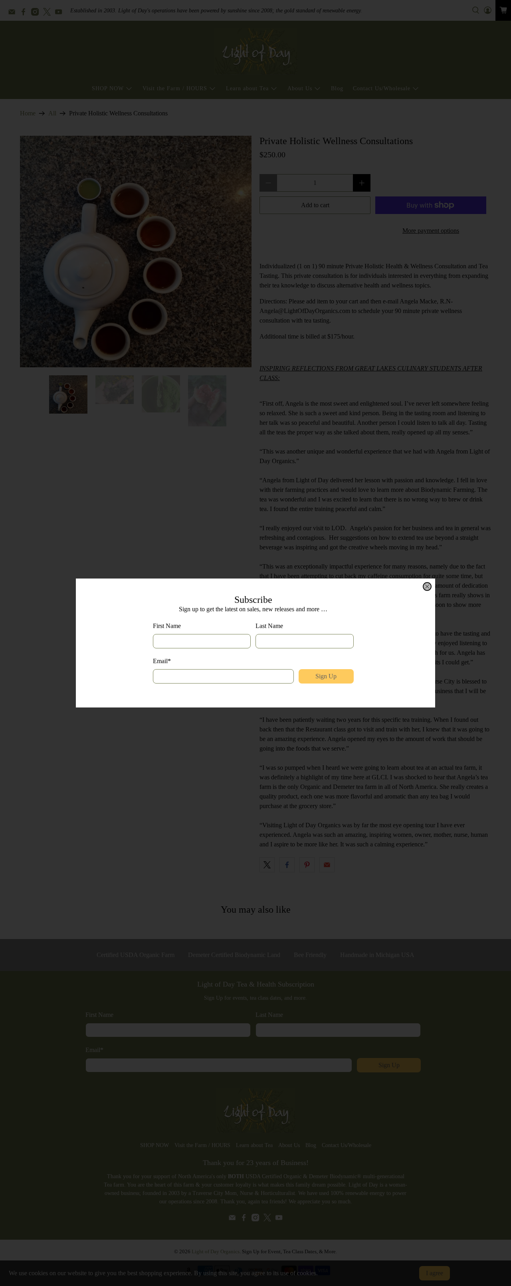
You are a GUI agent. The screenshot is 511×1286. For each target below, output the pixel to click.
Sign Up (326, 676)
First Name (167, 625)
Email (162, 661)
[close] (427, 586)
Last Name (269, 625)
